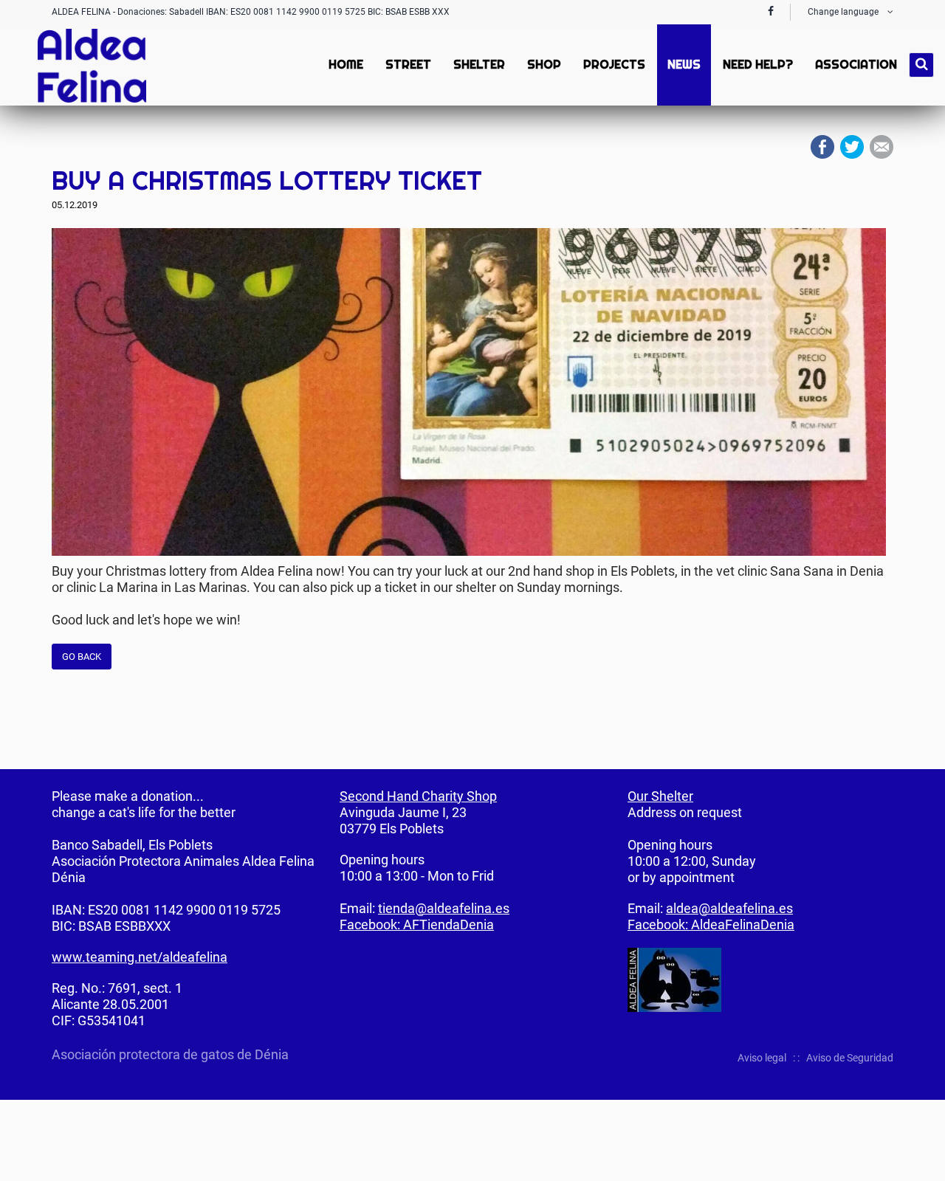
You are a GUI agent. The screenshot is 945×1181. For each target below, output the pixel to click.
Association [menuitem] (856, 64)
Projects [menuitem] (614, 64)
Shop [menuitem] (544, 64)
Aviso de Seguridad (849, 1058)
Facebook (822, 147)
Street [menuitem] (408, 64)
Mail (881, 147)
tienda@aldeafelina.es (443, 908)
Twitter (852, 147)
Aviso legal (762, 1058)
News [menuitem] (684, 64)
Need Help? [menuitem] (758, 64)
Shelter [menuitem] (479, 64)
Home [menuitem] (346, 64)
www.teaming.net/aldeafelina (139, 957)
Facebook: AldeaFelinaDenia (711, 924)
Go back (81, 656)
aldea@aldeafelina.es (729, 908)
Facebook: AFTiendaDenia (417, 924)
